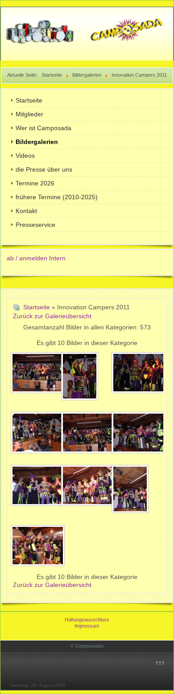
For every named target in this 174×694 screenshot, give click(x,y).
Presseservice (35, 224)
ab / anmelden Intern (36, 258)
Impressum (87, 625)
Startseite (29, 100)
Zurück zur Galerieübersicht (52, 316)
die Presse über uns (44, 169)
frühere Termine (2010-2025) (57, 197)
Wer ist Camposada (43, 127)
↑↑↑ (160, 662)
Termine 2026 (35, 183)
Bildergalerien (37, 141)
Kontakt (26, 210)
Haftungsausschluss (87, 619)
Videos (25, 155)
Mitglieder (29, 114)
